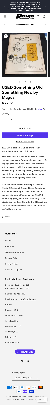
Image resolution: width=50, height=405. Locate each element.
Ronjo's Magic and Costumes (23, 396)
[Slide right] (30, 82)
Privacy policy (20, 399)
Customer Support (13, 270)
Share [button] (7, 217)
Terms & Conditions (14, 252)
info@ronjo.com (28, 299)
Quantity (5, 114)
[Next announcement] (45, 6)
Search (8, 240)
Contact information (35, 399)
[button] (5, 16)
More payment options (25, 142)
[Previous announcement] (5, 6)
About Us (9, 246)
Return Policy (11, 264)
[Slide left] (19, 82)
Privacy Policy (11, 258)
